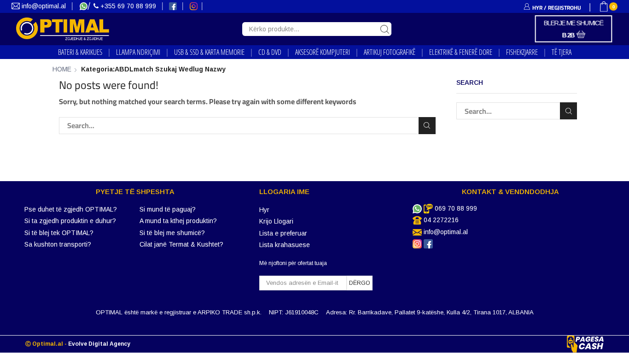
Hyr (264, 209)
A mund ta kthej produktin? (178, 220)
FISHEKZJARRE (522, 52)
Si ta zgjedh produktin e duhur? (70, 220)
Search (427, 125)
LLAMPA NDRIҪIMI (138, 52)
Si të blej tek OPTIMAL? (58, 232)
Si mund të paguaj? (168, 209)
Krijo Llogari (276, 221)
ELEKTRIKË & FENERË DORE (460, 52)
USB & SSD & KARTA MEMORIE (209, 52)
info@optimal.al (44, 6)
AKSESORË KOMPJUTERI (322, 52)
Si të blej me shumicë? (172, 232)
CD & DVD (269, 52)
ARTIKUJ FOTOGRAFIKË (389, 52)
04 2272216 (441, 220)
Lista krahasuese (284, 244)
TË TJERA (561, 52)
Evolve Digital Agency (99, 344)
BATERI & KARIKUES (80, 52)
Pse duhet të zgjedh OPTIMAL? (70, 209)
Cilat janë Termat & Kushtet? (181, 244)
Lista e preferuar (283, 233)
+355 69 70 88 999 (128, 6)
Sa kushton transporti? (57, 244)
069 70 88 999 (456, 208)
